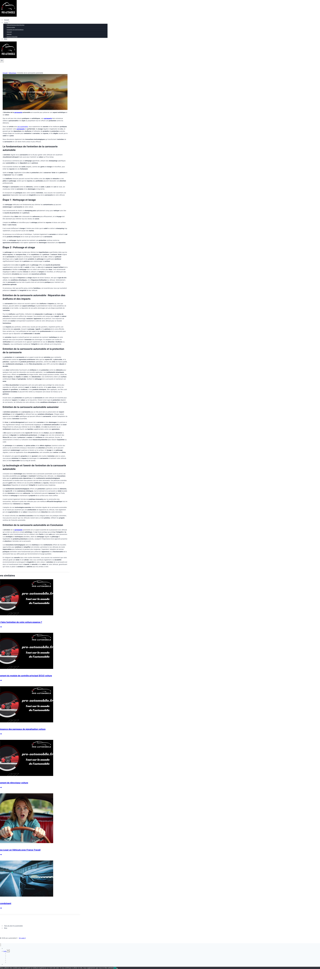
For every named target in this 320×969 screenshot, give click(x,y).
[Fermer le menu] (0, 944)
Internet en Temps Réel (12, 36)
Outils (4, 951)
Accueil (6, 20)
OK (115, 968)
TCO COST (9, 32)
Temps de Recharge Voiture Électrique (15, 25)
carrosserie (18, 112)
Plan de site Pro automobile (13, 926)
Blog (5, 39)
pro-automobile (23, 126)
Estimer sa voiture (11, 27)
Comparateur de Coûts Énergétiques (15, 29)
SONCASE (9, 34)
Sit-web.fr (22, 938)
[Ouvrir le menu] (2, 60)
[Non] (117, 968)
